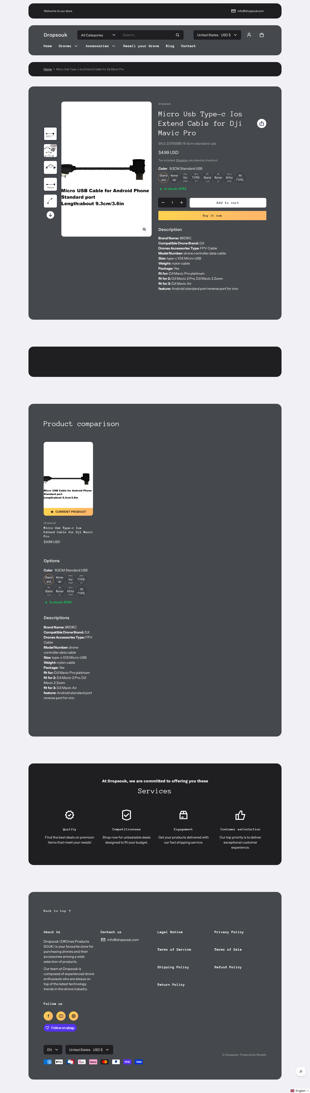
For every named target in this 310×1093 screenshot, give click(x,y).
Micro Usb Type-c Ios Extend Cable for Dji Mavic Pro (68, 532)
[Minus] (163, 202)
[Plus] (181, 202)
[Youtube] (61, 1016)
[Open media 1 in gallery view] (50, 133)
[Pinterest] (73, 1016)
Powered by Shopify (253, 1054)
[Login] (249, 35)
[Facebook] (48, 1016)
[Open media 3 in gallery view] (50, 167)
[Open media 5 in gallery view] (50, 201)
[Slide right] (50, 215)
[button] (261, 35)
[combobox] (151, 35)
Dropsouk (231, 1054)
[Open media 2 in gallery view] (50, 150)
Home (48, 69)
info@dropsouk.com (251, 11)
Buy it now (212, 215)
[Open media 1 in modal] (106, 169)
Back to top (55, 911)
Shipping (181, 160)
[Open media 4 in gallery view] (50, 184)
